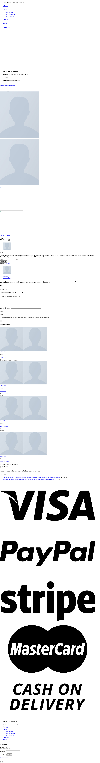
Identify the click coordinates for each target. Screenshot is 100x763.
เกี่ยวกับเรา (6, 19)
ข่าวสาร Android (10, 14)
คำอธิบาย (5, 276)
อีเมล (2, 314)
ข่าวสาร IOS (9, 12)
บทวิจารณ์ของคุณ (5, 308)
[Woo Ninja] (7, 250)
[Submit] (3, 726)
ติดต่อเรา (5, 23)
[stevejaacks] (7, 85)
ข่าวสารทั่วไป (10, 16)
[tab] (49, 276)
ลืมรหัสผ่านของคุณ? (5, 757)
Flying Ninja (3, 357)
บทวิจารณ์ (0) (6, 278)
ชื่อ (1, 311)
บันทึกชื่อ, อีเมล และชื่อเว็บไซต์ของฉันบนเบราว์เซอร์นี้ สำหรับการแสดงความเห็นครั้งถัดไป (26, 317)
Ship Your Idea (4, 426)
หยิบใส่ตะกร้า (4, 261)
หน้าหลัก (2, 235)
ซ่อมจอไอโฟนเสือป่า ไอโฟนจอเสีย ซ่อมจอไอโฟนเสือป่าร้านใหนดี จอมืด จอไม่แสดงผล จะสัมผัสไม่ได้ (30, 479)
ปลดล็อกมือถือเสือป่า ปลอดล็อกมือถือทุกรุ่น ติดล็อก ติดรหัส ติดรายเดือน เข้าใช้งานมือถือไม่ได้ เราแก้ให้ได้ (31, 477)
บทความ (5, 9)
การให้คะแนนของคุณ (6, 296)
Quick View (3, 351)
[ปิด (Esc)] (0, 761)
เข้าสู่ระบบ (9, 754)
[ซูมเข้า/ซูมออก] (2, 761)
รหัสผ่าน (2, 751)
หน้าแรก (5, 6)
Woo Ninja (3, 391)
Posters (8, 235)
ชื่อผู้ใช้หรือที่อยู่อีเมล (6, 748)
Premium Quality (4, 461)
